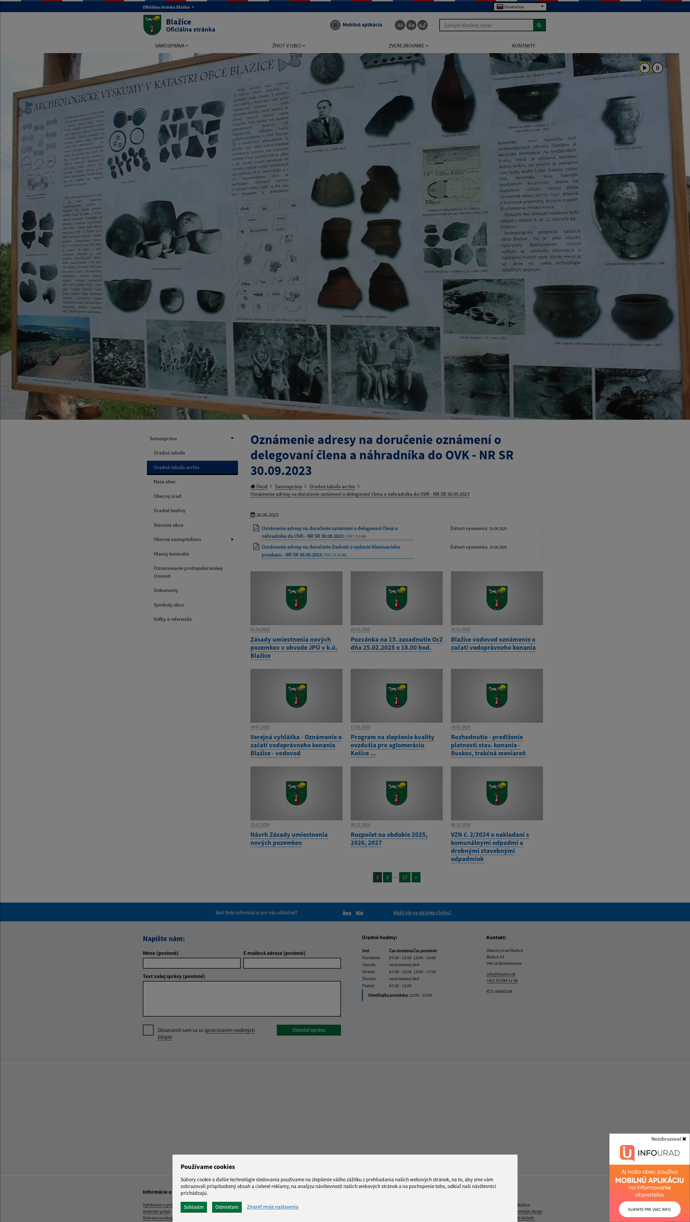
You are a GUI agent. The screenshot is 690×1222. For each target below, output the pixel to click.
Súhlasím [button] (194, 1207)
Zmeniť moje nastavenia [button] (272, 1206)
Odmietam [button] (227, 1207)
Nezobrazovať (666, 1138)
